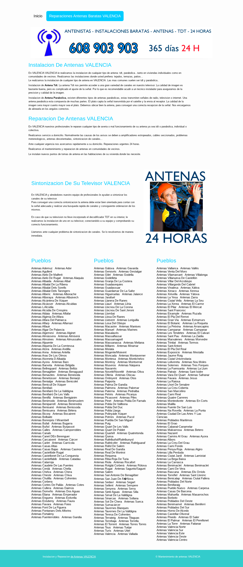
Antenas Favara (41, 504)
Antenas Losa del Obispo (110, 323)
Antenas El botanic (168, 323)
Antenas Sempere (127, 485)
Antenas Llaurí (103, 303)
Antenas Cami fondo (170, 446)
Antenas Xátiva (190, 287)
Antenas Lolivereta (168, 362)
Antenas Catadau (69, 459)
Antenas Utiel (122, 530)
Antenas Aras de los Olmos (49, 355)
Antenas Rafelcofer (106, 442)
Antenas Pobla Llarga (107, 410)
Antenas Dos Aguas (67, 491)
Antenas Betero (193, 429)
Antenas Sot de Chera (108, 501)
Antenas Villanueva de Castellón (177, 278)
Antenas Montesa (105, 358)
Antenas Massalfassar (108, 336)
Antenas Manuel (104, 329)
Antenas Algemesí (42, 332)
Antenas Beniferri (194, 504)
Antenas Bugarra (61, 423)
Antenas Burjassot (63, 426)
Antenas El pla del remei (173, 316)
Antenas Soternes (168, 365)
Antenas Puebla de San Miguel (113, 420)
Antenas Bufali (40, 423)
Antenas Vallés (189, 268)
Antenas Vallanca (167, 268)
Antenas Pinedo (166, 517)
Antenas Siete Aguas (107, 491)
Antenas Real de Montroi (109, 452)
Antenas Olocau (125, 374)
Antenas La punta (195, 410)
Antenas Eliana (40, 494)
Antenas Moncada (105, 355)
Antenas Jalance (132, 294)
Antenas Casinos (71, 449)
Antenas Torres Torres (132, 524)
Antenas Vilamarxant (169, 274)
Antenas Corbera (41, 481)
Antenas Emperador (64, 494)
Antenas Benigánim (65, 397)
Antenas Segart (125, 482)
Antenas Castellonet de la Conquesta (55, 455)
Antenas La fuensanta (171, 368)
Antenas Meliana (133, 342)
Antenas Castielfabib (44, 459)
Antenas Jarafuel (104, 297)
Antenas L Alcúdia (42, 307)
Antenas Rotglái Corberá (109, 465)
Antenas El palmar (168, 520)
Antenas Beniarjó (69, 378)
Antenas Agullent (41, 271)
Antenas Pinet (102, 400)
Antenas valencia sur (170, 530)
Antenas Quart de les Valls (111, 426)
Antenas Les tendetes (170, 332)
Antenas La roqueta (195, 323)
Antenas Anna (40, 352)
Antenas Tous (102, 527)
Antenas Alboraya (42, 297)
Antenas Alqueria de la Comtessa (52, 345)
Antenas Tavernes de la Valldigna (115, 511)
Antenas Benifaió (41, 387)
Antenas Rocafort (124, 462)
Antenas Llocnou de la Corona (113, 307)
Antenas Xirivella (167, 294)
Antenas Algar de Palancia (47, 329)
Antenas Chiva (63, 475)
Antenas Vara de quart (171, 374)
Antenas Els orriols (193, 471)
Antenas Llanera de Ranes (110, 300)
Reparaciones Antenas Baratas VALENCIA (85, 16)
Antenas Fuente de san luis (174, 407)
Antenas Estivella (66, 497)
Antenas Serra (127, 488)
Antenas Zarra (189, 297)
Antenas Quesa (103, 436)
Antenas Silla (130, 491)
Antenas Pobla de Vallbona (111, 404)
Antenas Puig (102, 423)
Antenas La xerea (168, 303)
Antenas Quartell (104, 433)
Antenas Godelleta (105, 278)
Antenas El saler (188, 517)
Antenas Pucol (125, 416)
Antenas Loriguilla (128, 320)
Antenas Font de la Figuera (48, 507)
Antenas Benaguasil (70, 371)
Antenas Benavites (43, 374)
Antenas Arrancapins (196, 326)
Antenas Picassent (105, 397)
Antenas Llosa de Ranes (109, 316)
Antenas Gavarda (127, 268)
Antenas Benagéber (43, 371)
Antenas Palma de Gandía (110, 384)
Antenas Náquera (129, 365)
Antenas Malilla (166, 404)
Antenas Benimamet (169, 504)
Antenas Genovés (105, 271)
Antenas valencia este (171, 533)
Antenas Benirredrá (70, 404)
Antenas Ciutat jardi (169, 455)
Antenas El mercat (190, 307)
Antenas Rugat (103, 468)
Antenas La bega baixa (171, 459)
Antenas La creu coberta (172, 387)
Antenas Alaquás (73, 278)
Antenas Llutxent (104, 320)
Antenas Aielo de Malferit (46, 274)
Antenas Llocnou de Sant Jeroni (114, 310)
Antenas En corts (197, 400)
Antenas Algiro (193, 449)
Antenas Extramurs (193, 320)
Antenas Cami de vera (171, 468)
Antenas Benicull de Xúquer (48, 384)
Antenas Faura (65, 501)
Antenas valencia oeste (171, 536)
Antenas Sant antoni (169, 345)
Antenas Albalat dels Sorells (48, 287)
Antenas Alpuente (42, 342)
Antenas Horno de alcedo (173, 510)
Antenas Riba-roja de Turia (111, 459)
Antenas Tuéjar (122, 527)
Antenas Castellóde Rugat (47, 452)
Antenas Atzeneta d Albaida (48, 358)
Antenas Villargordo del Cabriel (176, 284)
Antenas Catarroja (42, 462)
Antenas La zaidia (192, 336)
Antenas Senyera (104, 488)
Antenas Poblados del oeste (175, 501)
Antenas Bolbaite (41, 416)
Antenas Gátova (104, 268)
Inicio (38, 16)
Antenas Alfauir (40, 326)
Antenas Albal (62, 281)
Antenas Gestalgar (130, 271)
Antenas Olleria (103, 374)
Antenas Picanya (125, 394)
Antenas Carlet (40, 442)
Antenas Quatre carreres (172, 397)
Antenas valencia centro (172, 539)
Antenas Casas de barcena (174, 491)
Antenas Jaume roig (170, 355)
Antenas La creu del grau (173, 442)
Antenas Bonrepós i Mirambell (50, 420)
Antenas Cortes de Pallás (47, 484)
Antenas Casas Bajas (44, 449)
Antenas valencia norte (171, 526)
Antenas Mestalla (193, 352)
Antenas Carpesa (198, 488)
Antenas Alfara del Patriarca (48, 320)
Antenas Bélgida (64, 365)
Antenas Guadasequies (108, 284)
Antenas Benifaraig (168, 484)
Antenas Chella (61, 468)
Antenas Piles (128, 397)
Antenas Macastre (105, 326)
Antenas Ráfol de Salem (109, 446)
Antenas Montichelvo (131, 358)
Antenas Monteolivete (170, 400)
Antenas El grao (167, 423)
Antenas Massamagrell (108, 339)
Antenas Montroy (104, 362)
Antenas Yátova (189, 294)
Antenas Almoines (42, 339)
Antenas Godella (123, 274)
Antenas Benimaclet (169, 465)
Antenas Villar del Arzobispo (174, 281)
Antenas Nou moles (194, 362)
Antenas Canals (41, 433)
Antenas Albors (166, 439)
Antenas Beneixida (68, 374)
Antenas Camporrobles (66, 429)
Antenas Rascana (168, 471)
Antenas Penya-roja (169, 449)
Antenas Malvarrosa (169, 429)
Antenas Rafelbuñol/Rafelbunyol (113, 439)
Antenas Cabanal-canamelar (175, 426)
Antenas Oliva (135, 371)
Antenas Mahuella (168, 494)
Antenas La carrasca (170, 462)
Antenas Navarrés (105, 368)
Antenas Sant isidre (191, 371)
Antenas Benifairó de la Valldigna (52, 391)
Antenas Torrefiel (167, 475)
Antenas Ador (63, 268)
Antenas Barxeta (41, 365)
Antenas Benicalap (168, 478)
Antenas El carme (192, 303)
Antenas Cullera (41, 488)
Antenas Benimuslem (70, 400)
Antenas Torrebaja (105, 521)
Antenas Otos (127, 378)
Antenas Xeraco (167, 290)
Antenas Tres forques (195, 365)
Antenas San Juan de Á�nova (113, 478)
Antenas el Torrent (105, 524)
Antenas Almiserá (69, 336)
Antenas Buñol (40, 426)
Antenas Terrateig (105, 517)
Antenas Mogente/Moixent (110, 352)
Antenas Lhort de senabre (173, 384)
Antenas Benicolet (66, 381)
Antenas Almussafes (69, 339)
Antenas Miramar (127, 345)
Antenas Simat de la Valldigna (113, 495)
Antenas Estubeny (42, 501)
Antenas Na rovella (169, 410)
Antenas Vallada (128, 533)
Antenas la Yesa (167, 297)
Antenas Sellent (103, 485)
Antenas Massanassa (107, 342)
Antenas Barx (60, 362)
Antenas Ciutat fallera (195, 478)
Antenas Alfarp (40, 323)
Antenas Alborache (64, 294)
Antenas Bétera (66, 410)
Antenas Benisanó (42, 407)
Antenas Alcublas (66, 303)
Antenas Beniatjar (42, 381)
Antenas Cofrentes (65, 478)
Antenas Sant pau (168, 336)
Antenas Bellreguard (43, 368)
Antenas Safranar (198, 374)
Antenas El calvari (197, 332)
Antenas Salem (103, 471)
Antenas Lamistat (195, 455)
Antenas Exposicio (168, 352)
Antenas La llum (197, 368)
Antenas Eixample (168, 313)
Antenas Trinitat (166, 342)
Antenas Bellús (68, 368)
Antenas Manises (130, 326)
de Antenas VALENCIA (83, 556)
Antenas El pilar (166, 307)
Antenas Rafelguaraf (132, 442)
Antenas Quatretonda (130, 433)
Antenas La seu (194, 300)
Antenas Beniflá (41, 397)
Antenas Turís (102, 530)
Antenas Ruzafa (191, 313)
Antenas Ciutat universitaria (174, 358)
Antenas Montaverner (132, 355)
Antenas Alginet (65, 332)
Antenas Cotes (75, 484)
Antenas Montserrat (130, 362)
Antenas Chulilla (41, 478)
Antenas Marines (126, 329)
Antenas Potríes (104, 416)
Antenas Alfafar (61, 313)
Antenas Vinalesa (167, 287)
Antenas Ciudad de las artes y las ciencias (179, 415)
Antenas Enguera (42, 497)
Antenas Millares (104, 345)
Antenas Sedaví (104, 482)
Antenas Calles (40, 429)
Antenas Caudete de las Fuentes (52, 465)
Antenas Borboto (167, 497)
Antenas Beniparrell (43, 404)
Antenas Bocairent (64, 413)
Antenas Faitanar (190, 523)
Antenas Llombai (104, 313)
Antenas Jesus (188, 378)
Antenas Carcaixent (43, 439)
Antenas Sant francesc (171, 310)
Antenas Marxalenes (169, 339)
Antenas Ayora (40, 362)
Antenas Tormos (188, 342)
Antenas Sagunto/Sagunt (130, 468)
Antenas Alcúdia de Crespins (49, 310)
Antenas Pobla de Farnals (130, 400)
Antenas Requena (105, 455)
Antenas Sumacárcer (107, 504)
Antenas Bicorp (40, 413)
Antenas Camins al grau (172, 436)
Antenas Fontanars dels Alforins (51, 510)
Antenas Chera (62, 471)
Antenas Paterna (104, 391)
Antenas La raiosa (168, 381)
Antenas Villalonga (196, 274)
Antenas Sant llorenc (193, 475)
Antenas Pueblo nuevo (171, 488)
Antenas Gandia (72, 517)
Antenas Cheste (41, 475)
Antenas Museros (105, 365)
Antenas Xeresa (189, 290)
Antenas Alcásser (42, 303)
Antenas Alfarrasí (62, 323)
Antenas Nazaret (167, 433)
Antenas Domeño (42, 491)
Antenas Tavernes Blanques (111, 508)
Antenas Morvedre (196, 339)
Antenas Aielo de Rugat (46, 278)
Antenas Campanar (169, 329)
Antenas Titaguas (128, 517)
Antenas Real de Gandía (109, 449)
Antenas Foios (62, 504)
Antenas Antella (60, 352)
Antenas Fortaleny (42, 513)
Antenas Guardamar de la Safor (114, 290)
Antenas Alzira (40, 349)
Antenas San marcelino (171, 391)
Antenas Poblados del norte (174, 481)
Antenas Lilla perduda (170, 452)
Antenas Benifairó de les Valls (50, 394)
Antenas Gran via (168, 320)
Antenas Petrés (103, 394)
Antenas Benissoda (68, 407)
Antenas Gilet (102, 274)
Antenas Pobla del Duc (108, 407)
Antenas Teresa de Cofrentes (112, 514)
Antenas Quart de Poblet (109, 429)
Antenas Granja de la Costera (113, 281)
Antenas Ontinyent (105, 378)
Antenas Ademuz (42, 268)
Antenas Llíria (122, 303)
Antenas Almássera (43, 336)
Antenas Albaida (41, 281)
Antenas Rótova (137, 465)
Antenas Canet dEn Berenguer (50, 436)
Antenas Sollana (128, 498)
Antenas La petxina (169, 326)
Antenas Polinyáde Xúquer (110, 413)
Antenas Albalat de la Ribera (49, 284)
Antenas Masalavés (106, 332)
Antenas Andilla (60, 349)
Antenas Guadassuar (107, 287)
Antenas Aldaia (40, 313)
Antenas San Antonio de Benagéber (116, 475)
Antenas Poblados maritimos (174, 420)
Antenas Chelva (41, 471)
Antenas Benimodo (43, 400)
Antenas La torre (167, 523)
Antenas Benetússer (44, 378)
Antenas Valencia (104, 533)
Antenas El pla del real (171, 349)
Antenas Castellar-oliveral (173, 513)
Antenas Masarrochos (195, 494)
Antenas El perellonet (195, 520)
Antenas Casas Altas (44, 446)
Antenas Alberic (41, 294)
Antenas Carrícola (63, 442)
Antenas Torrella (129, 521)
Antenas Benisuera (43, 410)
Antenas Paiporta (104, 381)
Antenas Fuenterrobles (45, 517)
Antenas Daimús (63, 488)
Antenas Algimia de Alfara (47, 316)
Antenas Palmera (104, 387)
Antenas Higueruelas (107, 294)
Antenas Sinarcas (105, 498)
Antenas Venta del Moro (172, 271)
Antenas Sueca (133, 501)
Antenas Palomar (128, 387)
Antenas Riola (102, 462)
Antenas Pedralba (128, 391)
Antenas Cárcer (68, 439)
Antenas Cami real (169, 394)
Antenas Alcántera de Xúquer (49, 300)
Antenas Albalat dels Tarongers (50, 290)
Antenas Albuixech (66, 297)
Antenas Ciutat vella (169, 300)
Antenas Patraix (166, 371)
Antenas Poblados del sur (173, 507)
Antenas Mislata (104, 349)
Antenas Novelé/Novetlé (109, 371)
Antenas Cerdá (40, 468)
